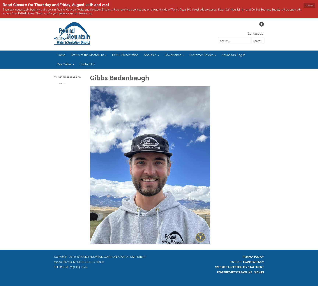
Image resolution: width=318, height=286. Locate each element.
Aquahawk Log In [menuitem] (233, 55)
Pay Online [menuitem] (64, 64)
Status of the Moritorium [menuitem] (87, 55)
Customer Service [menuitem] (201, 55)
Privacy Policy (253, 256)
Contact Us (255, 33)
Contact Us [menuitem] (87, 64)
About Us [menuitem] (150, 55)
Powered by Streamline (234, 272)
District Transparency (247, 262)
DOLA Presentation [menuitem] (125, 55)
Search (257, 40)
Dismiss (309, 5)
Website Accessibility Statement (239, 267)
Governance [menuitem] (173, 55)
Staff (62, 83)
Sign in (259, 272)
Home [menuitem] (61, 55)
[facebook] (261, 25)
